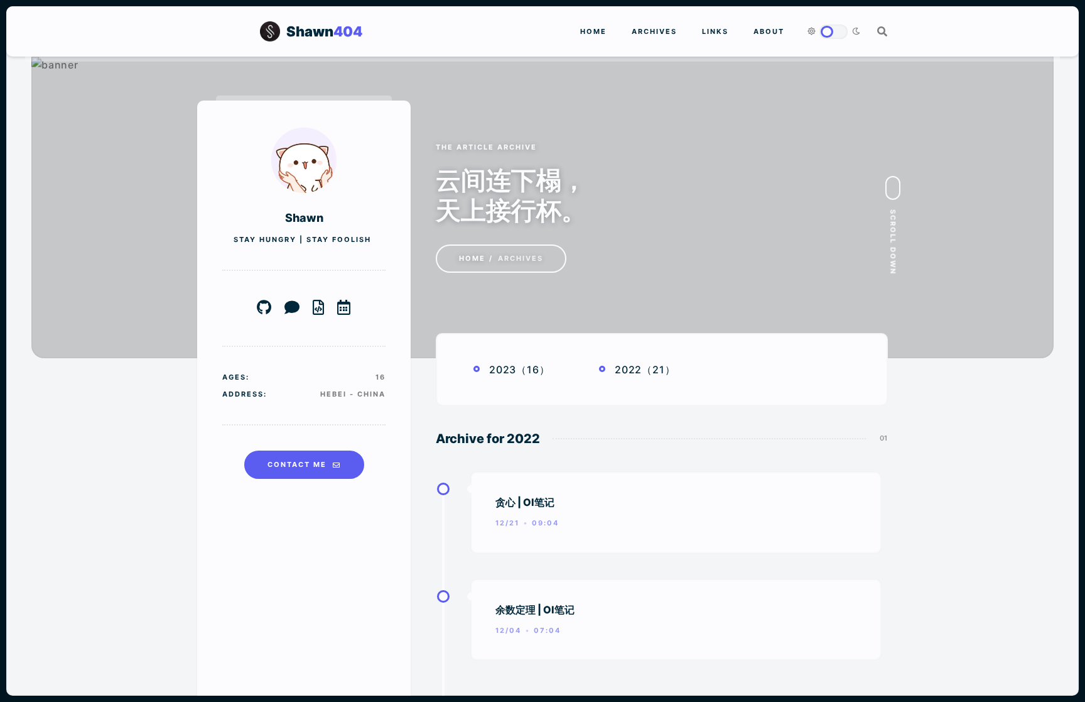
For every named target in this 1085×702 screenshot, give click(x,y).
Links (715, 31)
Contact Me (297, 464)
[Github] (264, 308)
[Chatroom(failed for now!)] (292, 308)
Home (593, 31)
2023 (502, 369)
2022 (628, 369)
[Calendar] (344, 308)
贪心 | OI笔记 (524, 502)
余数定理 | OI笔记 (535, 609)
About (768, 31)
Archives (654, 31)
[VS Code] (319, 308)
